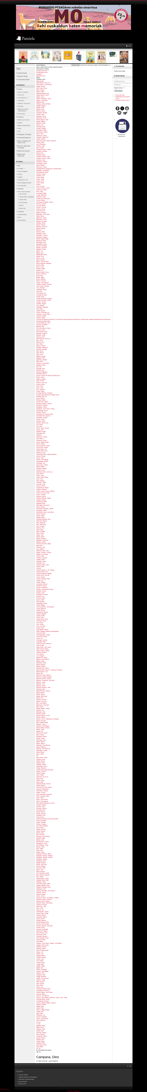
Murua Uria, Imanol (41, 733)
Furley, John (39, 430)
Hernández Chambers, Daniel (44, 508)
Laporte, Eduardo (41, 614)
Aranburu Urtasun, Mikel (43, 158)
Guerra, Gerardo (41, 494)
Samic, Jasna (40, 896)
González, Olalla (41, 482)
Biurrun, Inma (40, 258)
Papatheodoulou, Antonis (43, 784)
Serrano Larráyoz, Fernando (44, 926)
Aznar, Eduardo (40, 205)
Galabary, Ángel (41, 431)
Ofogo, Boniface (41, 747)
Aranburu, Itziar (40, 160)
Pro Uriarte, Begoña (42, 826)
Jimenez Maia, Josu (42, 572)
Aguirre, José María (42, 100)
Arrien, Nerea (40, 183)
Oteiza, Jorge (40, 780)
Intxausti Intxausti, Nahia (43, 543)
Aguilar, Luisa (40, 97)
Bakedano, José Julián (43, 214)
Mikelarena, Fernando (42, 705)
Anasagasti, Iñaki (41, 130)
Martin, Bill (39, 673)
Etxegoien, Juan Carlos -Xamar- (45, 409)
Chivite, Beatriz (40, 310)
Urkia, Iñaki (39, 985)
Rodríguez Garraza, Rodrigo (44, 855)
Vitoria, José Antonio (42, 1018)
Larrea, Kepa (40, 617)
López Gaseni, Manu (42, 649)
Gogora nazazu (118, 88)
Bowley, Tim (39, 270)
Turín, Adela (39, 960)
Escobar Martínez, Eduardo (44, 393)
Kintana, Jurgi (40, 593)
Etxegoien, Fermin (41, 407)
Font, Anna (39, 424)
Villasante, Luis (40, 1015)
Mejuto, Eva (39, 698)
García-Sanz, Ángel (42, 447)
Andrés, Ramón (40, 139)
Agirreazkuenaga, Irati (42, 93)
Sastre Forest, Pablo (42, 913)
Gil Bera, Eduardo (41, 468)
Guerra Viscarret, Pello (43, 493)
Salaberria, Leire (41, 889)
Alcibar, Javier (40, 114)
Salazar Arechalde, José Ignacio (45, 890)
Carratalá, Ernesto (41, 295)
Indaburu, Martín (41, 542)
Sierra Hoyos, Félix (41, 933)
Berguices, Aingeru (41, 237)
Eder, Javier (39, 351)
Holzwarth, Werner (41, 521)
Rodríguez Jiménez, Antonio (44, 857)
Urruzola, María (40, 994)
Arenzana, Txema (41, 167)
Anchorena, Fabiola (42, 132)
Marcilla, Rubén (40, 666)
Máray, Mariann (40, 664)
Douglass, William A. (42, 347)
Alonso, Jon (39, 125)
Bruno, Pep (39, 275)
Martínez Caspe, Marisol (43, 675)
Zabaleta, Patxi (40, 1029)
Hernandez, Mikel (41, 510)
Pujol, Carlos (40, 827)
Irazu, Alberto (40, 549)
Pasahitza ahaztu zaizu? (123, 100)
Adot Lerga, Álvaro (41, 88)
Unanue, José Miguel (42, 971)
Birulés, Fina (40, 256)
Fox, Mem (39, 426)
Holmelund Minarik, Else (43, 519)
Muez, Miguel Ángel (42, 722)
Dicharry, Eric (40, 342)
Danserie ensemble (41, 324)
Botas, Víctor (40, 267)
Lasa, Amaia (40, 624)
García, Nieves (40, 444)
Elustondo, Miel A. (41, 373)
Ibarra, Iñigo (39, 529)
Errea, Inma (39, 386)
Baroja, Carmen (40, 225)
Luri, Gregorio (40, 656)
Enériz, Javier (40, 377)
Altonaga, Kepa (40, 126)
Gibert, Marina (40, 466)
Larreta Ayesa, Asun (42, 619)
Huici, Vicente (40, 526)
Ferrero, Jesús (40, 419)
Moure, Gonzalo (41, 721)
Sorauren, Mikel (40, 940)
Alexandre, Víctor (41, 118)
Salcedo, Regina (41, 894)
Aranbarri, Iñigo (40, 154)
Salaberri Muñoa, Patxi (43, 885)
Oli (37, 755)
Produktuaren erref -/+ (42, 70)
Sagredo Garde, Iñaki (42, 880)
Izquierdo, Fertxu (41, 561)
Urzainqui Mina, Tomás (43, 999)
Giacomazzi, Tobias (42, 465)
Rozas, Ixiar (39, 869)
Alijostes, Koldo (40, 123)
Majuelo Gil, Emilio (41, 657)
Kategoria (39, 74)
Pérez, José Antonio (42, 799)
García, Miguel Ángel (42, 442)
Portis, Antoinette (41, 820)
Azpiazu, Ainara (40, 209)
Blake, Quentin (40, 260)
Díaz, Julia (39, 340)
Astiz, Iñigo (39, 191)
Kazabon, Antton (41, 591)
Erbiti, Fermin (40, 380)
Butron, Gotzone (41, 281)
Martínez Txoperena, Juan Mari (45, 680)
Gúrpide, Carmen (41, 500)
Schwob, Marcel (41, 915)
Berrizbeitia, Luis (41, 242)
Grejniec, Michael (41, 489)
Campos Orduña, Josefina (43, 284)
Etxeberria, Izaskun (42, 405)
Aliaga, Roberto (40, 121)
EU (21, 33)
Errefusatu (6, 1089)
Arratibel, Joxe (40, 175)
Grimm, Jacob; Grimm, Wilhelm (45, 491)
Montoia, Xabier (40, 713)
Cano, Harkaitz (40, 288)
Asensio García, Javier (43, 188)
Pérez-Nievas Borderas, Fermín (45, 803)
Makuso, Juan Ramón (42, 659)
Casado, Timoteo (41, 302)
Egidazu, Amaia (40, 356)
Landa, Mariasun (41, 608)
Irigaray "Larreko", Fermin (43, 552)
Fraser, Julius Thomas (42, 428)
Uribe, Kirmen (40, 982)
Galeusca (39, 435)
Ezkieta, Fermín (41, 412)
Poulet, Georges (41, 822)
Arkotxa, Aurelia (41, 174)
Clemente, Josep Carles (43, 314)
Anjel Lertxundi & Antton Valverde (46, 141)
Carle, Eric (39, 291)
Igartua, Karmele (41, 538)
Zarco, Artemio (40, 1034)
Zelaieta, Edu (40, 1039)
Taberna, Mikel (40, 955)
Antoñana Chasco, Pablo (43, 149)
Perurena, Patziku (41, 808)
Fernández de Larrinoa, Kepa (44, 414)
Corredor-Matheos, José (43, 323)
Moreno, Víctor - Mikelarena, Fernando (47, 719)
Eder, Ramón (40, 353)
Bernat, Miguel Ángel (42, 239)
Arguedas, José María (42, 170)
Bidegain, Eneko (41, 249)
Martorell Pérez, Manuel (43, 691)
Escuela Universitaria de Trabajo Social (47, 395)
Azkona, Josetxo (41, 204)
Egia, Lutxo (39, 354)
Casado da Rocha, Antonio (44, 298)
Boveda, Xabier (40, 268)
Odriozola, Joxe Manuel (43, 745)
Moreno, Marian (40, 717)
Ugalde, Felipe (40, 966)
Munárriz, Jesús (41, 724)
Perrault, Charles (41, 805)
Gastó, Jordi (39, 458)
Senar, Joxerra (40, 918)
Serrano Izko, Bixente (42, 924)
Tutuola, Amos (40, 962)
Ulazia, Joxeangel (41, 969)
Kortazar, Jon (40, 596)
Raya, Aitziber (40, 834)
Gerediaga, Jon (40, 463)
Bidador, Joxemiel (41, 247)
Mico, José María (41, 703)
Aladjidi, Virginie (41, 105)
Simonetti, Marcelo (41, 936)
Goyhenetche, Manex (42, 487)
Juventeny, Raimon (41, 584)
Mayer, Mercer (40, 692)
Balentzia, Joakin (41, 218)
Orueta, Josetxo (41, 771)
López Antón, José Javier (43, 647)
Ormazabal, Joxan (41, 766)
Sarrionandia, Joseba (42, 911)
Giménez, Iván (40, 470)
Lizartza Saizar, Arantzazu (44, 643)
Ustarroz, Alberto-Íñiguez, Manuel (46, 1003)
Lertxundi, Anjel (40, 633)
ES (17, 33)
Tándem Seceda (41, 957)
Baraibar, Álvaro (41, 223)
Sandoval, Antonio (41, 904)
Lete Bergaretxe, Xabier (43, 635)
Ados (1, 1089)
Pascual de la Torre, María (44, 787)
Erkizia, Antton (40, 384)
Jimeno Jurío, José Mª (42, 575)
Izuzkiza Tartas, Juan (42, 565)
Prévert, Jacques (41, 824)
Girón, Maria (39, 473)
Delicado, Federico (41, 333)
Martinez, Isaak (40, 682)
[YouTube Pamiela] (127, 110)
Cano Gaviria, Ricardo (42, 286)
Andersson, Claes (41, 135)
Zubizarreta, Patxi (41, 1045)
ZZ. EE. (38, 1048)
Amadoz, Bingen (41, 128)
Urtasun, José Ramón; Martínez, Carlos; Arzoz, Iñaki (51, 997)
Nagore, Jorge (40, 738)
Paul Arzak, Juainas (42, 791)
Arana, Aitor (39, 153)
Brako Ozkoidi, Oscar (42, 272)
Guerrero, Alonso (41, 496)
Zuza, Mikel (39, 1046)
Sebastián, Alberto (41, 917)
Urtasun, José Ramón (42, 996)
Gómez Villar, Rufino (42, 477)
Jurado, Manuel (40, 582)
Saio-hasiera (118, 91)
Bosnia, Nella (40, 265)
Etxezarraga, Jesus (42, 410)
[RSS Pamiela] (119, 114)
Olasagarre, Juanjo (41, 750)
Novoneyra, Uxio (41, 740)
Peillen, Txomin (40, 792)
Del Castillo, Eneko (41, 331)
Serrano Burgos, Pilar (42, 922)
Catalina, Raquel (41, 303)
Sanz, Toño (39, 908)
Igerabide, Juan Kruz (42, 540)
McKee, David (40, 694)
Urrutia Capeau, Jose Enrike (44, 992)
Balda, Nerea (40, 216)
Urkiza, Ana (39, 987)
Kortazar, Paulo (40, 598)
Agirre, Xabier (40, 91)
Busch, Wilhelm (40, 279)
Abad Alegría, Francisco (43, 83)
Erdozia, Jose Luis (41, 382)
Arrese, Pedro (40, 179)
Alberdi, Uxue (40, 109)
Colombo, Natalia (41, 316)
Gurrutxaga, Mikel (41, 501)
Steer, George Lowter (42, 950)
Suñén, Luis (39, 953)
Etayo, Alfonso (40, 398)
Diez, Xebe (39, 344)
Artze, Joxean (40, 186)
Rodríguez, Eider (41, 861)
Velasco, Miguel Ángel (42, 1010)
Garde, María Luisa (41, 451)
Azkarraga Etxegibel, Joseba (44, 202)
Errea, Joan (39, 388)
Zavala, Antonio (40, 1038)
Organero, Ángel (41, 764)
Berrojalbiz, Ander (41, 244)
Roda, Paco (39, 850)
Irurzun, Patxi (40, 556)
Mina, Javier (39, 706)
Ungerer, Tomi (40, 973)
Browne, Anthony (41, 274)
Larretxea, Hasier (41, 621)
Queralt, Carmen (41, 829)
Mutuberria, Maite (41, 736)
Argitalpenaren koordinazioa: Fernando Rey (48, 168)
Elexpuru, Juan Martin (42, 363)
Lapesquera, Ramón (42, 612)
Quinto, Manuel (40, 831)
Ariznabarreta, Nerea (42, 172)
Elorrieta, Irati (40, 370)
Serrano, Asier (40, 927)
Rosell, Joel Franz (41, 864)
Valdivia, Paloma (41, 1004)
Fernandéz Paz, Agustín (43, 416)
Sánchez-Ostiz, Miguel (43, 901)
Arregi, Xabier (40, 177)
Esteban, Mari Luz (41, 396)
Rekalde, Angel (40, 838)
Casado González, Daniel (43, 300)
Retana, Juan (40, 840)
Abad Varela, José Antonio (44, 84)
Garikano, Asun (40, 452)
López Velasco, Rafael (42, 650)
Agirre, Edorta (40, 90)
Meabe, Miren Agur (41, 696)
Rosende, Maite (40, 868)
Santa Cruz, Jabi (41, 906)
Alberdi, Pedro (40, 107)
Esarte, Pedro (40, 391)
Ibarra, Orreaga (40, 531)
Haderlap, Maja (40, 503)
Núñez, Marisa (40, 743)
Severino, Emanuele (42, 929)
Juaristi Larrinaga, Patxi (43, 579)
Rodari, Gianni (40, 852)
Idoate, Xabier (40, 536)
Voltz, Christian (40, 1020)
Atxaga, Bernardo (41, 195)
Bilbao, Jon (39, 251)
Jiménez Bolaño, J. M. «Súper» (45, 570)
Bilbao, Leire (40, 253)
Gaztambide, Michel (42, 461)
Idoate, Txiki (40, 535)
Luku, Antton (40, 654)
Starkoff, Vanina (41, 948)
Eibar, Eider (39, 361)
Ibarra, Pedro (40, 533)
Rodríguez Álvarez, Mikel (43, 854)
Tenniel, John (40, 959)
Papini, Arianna (40, 785)
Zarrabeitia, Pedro (41, 1036)
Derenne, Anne (40, 337)
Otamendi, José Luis (42, 777)
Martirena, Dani (40, 689)
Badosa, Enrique (41, 212)
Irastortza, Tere (40, 547)
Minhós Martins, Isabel (43, 708)
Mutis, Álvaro (40, 734)
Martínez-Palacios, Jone (43, 687)
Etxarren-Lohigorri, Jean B (43, 403)
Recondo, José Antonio (43, 836)
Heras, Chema (40, 507)
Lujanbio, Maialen (41, 652)
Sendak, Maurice (41, 920)
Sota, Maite (39, 941)
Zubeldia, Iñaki (40, 1043)
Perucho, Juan (40, 806)
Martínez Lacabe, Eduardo (44, 677)
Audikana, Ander (41, 197)
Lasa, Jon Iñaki (40, 626)
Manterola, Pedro (41, 663)
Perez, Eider (40, 798)
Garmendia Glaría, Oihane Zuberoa (46, 454)
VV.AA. (38, 1024)
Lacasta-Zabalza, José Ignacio (45, 607)
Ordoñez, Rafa (40, 763)
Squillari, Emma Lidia (42, 945)
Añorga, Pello (40, 142)
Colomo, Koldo (40, 317)
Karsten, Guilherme (42, 587)
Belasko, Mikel (40, 232)
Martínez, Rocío (41, 685)
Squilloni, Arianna (41, 946)
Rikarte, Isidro (40, 847)
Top (130, 1066)
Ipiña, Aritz (39, 545)
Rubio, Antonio (40, 871)
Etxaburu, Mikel (40, 400)
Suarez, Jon (39, 952)
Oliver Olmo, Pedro (41, 757)
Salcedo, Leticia (41, 892)
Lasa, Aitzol (39, 622)
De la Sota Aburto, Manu (43, 328)
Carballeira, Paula (41, 289)
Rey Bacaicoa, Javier (42, 841)
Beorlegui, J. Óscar (42, 235)
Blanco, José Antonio (42, 261)
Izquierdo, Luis (40, 563)
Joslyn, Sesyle (40, 577)
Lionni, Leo (39, 638)
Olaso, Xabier (40, 752)
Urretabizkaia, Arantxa (42, 990)
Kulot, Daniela (40, 601)
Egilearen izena (40, 76)
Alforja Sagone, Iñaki (42, 119)
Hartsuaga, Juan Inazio (43, 505)
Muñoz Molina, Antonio (43, 727)
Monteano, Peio (40, 712)
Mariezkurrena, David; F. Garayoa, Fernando (49, 670)
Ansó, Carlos (40, 147)
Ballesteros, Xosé (41, 219)
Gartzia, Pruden (40, 456)
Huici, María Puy (41, 524)
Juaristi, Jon (39, 580)
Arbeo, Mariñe (40, 165)
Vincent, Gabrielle (41, 1017)
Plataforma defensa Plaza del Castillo (47, 819)
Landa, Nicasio (40, 610)
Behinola (38, 230)
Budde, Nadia (40, 277)
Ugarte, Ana (39, 968)
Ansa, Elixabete (41, 144)
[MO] (73, 29)
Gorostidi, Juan (40, 484)
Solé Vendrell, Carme (42, 938)
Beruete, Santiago (41, 246)
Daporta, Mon (40, 326)
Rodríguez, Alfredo (41, 859)
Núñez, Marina (40, 741)
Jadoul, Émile (40, 566)
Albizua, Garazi (40, 111)
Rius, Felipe (39, 848)
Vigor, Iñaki (39, 1013)
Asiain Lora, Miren (41, 190)
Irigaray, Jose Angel (42, 554)
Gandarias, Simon (41, 440)
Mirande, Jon (40, 710)
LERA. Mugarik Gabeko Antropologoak (47, 631)
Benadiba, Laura (41, 233)
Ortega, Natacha (41, 768)
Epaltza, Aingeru (41, 379)
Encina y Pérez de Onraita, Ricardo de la (48, 375)
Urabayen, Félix (40, 975)
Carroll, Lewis (40, 296)
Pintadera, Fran (40, 815)
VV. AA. (38, 1022)
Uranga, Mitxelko (41, 976)
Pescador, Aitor (40, 810)
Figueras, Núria (40, 421)
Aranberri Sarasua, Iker (43, 156)
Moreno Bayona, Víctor (43, 715)
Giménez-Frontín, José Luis (44, 472)
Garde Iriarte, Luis (41, 449)
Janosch (38, 568)
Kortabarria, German (42, 594)
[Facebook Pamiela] (118, 110)
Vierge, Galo (40, 1011)
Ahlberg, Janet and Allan (43, 104)
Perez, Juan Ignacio (42, 801)
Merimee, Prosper (41, 699)
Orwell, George (40, 773)
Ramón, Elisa (40, 833)
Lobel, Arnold (40, 645)
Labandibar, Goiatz (41, 603)
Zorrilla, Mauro (40, 1041)
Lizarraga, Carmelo (41, 640)
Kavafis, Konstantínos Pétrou (44, 589)
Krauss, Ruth (40, 600)
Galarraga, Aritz (40, 433)
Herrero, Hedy (40, 515)
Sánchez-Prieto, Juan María (44, 903)
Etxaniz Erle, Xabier (42, 402)
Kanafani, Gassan (41, 585)
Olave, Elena (40, 754)
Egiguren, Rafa (40, 358)
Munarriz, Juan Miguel (42, 726)
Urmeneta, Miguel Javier (43, 989)
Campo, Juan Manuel (42, 282)
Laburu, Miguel (40, 605)
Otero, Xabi (39, 782)
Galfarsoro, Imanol (41, 437)
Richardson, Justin (41, 843)
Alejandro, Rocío (41, 116)
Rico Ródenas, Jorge (42, 845)
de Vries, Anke (40, 330)
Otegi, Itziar (39, 778)
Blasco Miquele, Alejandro (43, 263)
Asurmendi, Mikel (41, 193)
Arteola (38, 184)
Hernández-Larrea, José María (45, 512)
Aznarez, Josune (41, 207)
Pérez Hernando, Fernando (44, 794)
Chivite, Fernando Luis (42, 312)
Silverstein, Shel (41, 934)
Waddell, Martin (40, 1025)
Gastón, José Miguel (42, 459)
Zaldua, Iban (40, 1031)
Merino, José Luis (41, 701)
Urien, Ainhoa (40, 983)
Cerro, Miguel (40, 305)
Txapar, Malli (40, 964)
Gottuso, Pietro (40, 486)
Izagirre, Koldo (40, 559)
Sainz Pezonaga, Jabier (43, 883)
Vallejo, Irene (40, 1006)
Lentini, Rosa (40, 628)
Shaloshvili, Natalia (41, 931)
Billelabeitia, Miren (41, 254)
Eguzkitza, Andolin (41, 360)
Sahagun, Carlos (41, 882)
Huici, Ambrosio (40, 522)
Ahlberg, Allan (40, 102)
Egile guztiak (40, 81)
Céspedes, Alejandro (42, 307)
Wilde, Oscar (40, 1027)
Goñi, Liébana (40, 480)
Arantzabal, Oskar (41, 163)
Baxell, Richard (40, 228)
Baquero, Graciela (41, 221)
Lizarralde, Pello (41, 642)
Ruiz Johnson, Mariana (43, 875)
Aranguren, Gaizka (41, 161)
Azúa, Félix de (40, 211)
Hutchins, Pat (40, 528)
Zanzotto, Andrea (41, 1032)
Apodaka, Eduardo (41, 151)
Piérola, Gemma (41, 813)
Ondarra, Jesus (40, 759)
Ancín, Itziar (39, 133)
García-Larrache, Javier (43, 445)
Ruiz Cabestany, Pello (42, 873)
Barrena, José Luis (41, 226)
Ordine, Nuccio (40, 761)
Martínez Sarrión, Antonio (43, 678)
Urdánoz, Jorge (40, 980)
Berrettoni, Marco (41, 240)
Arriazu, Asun (40, 181)
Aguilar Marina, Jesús (42, 95)
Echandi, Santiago (41, 349)
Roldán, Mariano (41, 862)
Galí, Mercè (39, 438)
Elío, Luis (39, 366)
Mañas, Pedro (40, 661)
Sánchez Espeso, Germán (44, 899)
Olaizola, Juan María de (43, 748)
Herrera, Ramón (40, 514)
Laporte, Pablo (40, 615)
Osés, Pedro (40, 775)
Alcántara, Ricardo (41, 112)
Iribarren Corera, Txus (42, 550)
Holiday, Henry (40, 517)
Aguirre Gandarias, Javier (43, 98)
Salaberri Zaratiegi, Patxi (43, 887)
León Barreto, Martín (42, 629)
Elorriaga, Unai (40, 368)
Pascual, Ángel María (42, 789)
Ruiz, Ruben (39, 876)
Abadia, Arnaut (40, 86)
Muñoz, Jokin (40, 729)
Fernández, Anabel (41, 417)
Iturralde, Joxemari (41, 558)
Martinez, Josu (40, 684)
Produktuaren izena (42, 72)
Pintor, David (40, 817)
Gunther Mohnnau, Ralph (43, 498)
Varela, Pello (40, 1008)
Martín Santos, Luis (42, 671)
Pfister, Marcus (40, 812)
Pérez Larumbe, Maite (42, 796)
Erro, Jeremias (40, 389)
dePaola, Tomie (40, 335)
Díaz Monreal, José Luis (43, 338)
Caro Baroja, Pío (41, 293)
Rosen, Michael (40, 866)
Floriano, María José (42, 423)
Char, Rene (39, 309)
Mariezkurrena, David (42, 668)
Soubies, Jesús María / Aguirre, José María (49, 943)
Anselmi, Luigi (40, 146)
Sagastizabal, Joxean (42, 878)
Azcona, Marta (40, 200)
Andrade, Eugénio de (42, 137)
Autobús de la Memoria (43, 198)
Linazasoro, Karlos (41, 636)
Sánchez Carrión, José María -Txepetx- (47, 897)
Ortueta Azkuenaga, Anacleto (44, 770)
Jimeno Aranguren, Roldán (44, 573)
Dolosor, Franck (40, 346)
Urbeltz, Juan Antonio (42, 978)
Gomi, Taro (39, 479)
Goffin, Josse (40, 475)
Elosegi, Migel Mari (41, 372)
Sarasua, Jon (40, 910)
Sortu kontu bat (120, 95)
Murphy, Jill (39, 731)
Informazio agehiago (73, 1091)
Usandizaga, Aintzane (42, 1001)
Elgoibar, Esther (41, 365)
